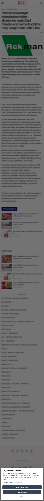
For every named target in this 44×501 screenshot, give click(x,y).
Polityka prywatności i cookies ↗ (12, 482)
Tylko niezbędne (22, 492)
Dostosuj (22, 496)
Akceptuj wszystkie (22, 487)
